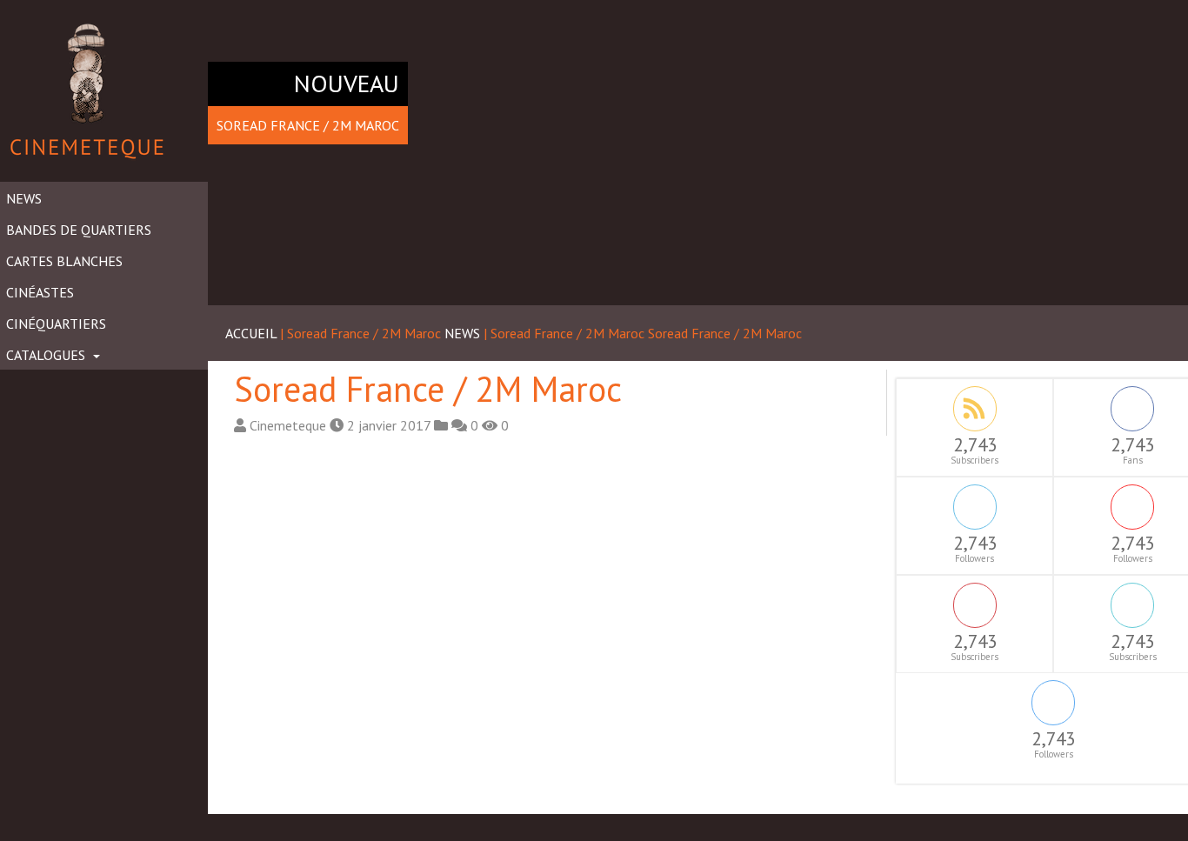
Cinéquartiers (56, 323)
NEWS (462, 333)
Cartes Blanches (64, 261)
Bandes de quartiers (78, 229)
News (24, 198)
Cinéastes (40, 292)
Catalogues (47, 355)
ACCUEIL (251, 333)
